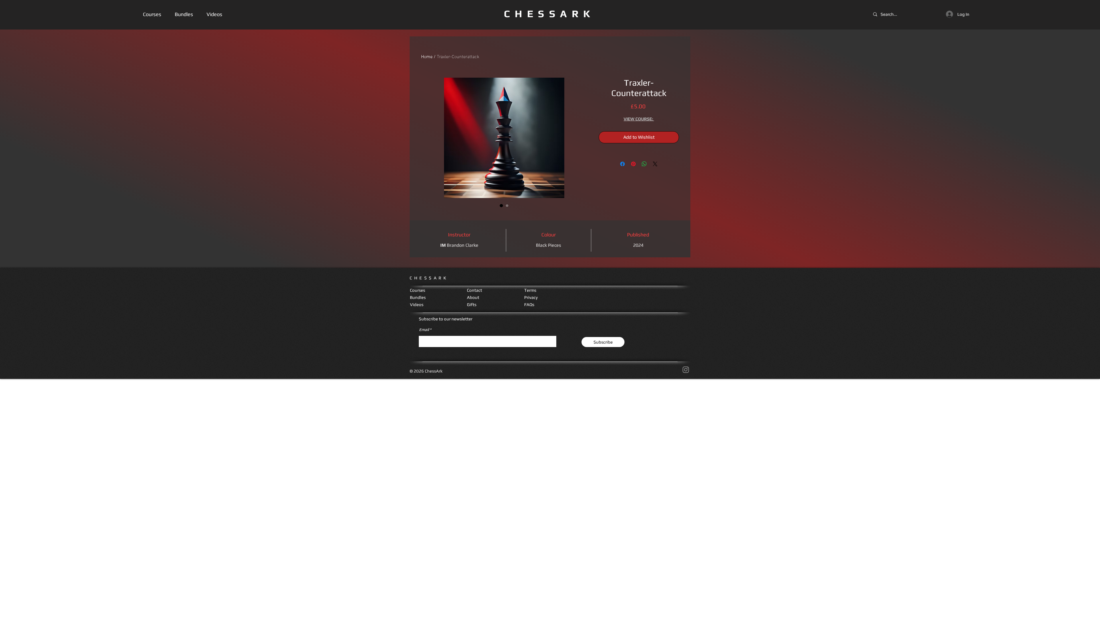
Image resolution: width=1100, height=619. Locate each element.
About (473, 297)
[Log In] (949, 14)
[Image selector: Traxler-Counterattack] (501, 205)
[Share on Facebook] (622, 163)
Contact (474, 290)
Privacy (531, 297)
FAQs (529, 304)
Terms (530, 290)
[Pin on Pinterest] (633, 163)
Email (424, 330)
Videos (416, 304)
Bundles (418, 297)
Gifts (471, 304)
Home (427, 57)
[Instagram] (685, 369)
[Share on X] (655, 163)
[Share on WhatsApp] (644, 163)
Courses (417, 290)
